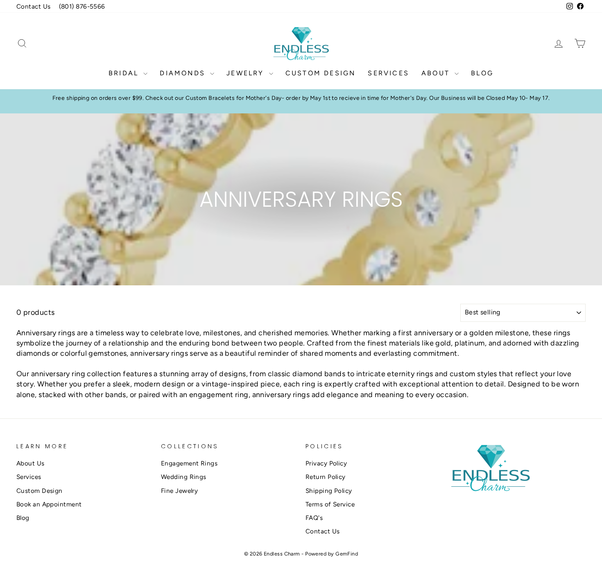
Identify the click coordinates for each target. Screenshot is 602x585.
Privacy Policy (326, 463)
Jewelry (246, 73)
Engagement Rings (189, 463)
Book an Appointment (49, 504)
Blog (482, 73)
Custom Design (320, 73)
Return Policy (326, 477)
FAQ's (314, 518)
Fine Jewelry (179, 491)
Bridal (125, 73)
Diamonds (184, 73)
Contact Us (33, 6)
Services (388, 73)
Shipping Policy (329, 491)
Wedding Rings (183, 477)
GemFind (346, 554)
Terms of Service (330, 504)
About (437, 73)
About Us (30, 463)
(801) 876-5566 (82, 6)
